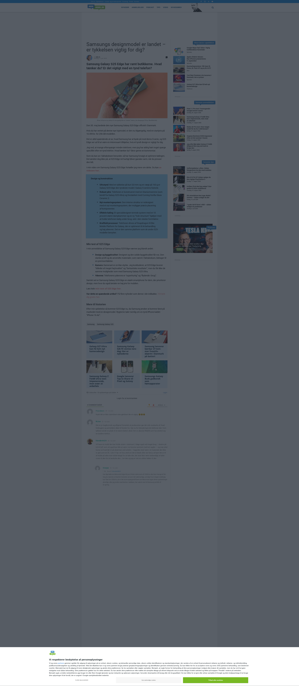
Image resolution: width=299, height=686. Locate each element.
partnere (61, 663)
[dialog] (149, 666)
